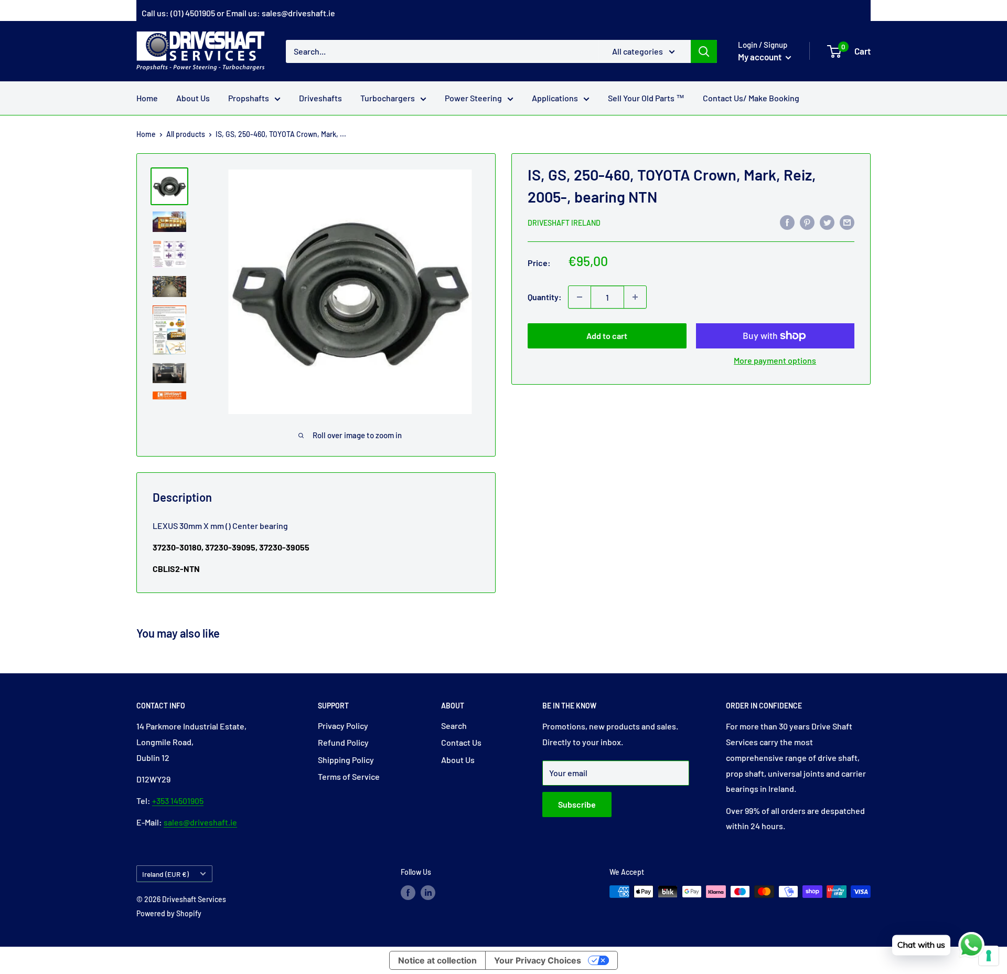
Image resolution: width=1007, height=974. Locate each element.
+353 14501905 (177, 801)
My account (760, 56)
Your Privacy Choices (537, 960)
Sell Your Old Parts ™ (646, 98)
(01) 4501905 (192, 13)
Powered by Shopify (168, 913)
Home (147, 98)
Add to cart (606, 336)
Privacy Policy (343, 725)
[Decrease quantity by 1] (580, 297)
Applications (555, 98)
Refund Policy (343, 742)
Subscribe (577, 804)
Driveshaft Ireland (564, 222)
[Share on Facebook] (787, 222)
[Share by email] (847, 222)
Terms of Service (349, 776)
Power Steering (473, 98)
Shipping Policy (346, 760)
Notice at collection (437, 960)
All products (185, 134)
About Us (193, 98)
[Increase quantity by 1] (635, 297)
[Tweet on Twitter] (827, 222)
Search (454, 725)
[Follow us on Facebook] (408, 892)
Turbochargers (387, 98)
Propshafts (248, 98)
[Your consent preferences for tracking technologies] (989, 956)
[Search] (704, 50)
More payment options (775, 360)
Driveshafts (320, 98)
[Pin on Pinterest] (807, 222)
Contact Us (461, 742)
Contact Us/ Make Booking (751, 98)
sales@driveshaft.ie (298, 13)
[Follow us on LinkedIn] (428, 892)
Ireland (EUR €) (165, 874)
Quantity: (545, 297)
